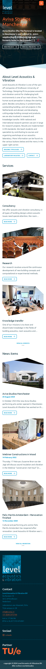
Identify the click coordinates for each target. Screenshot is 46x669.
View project (9, 47)
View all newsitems (23, 543)
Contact (31, 155)
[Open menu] (41, 3)
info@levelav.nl (8, 611)
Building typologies (11, 149)
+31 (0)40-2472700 (9, 614)
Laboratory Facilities (12, 155)
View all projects (29, 47)
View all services (23, 343)
